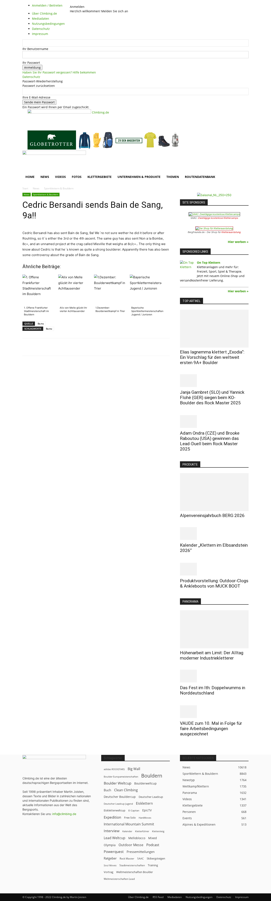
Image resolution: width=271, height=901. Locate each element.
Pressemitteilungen (141, 852)
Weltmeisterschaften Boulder (134, 872)
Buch (107, 790)
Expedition (112, 817)
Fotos (77, 177)
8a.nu (41, 323)
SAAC (140, 858)
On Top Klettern (208, 263)
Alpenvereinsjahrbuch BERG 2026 (212, 515)
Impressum (242, 897)
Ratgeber (110, 858)
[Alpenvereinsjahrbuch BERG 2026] (214, 492)
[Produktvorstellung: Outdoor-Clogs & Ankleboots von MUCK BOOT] (214, 569)
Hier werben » (238, 242)
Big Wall (134, 769)
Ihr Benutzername (35, 49)
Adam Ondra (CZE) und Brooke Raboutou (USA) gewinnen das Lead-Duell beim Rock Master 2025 (209, 441)
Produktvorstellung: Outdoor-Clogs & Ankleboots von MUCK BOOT (214, 583)
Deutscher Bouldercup (120, 797)
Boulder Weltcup (117, 783)
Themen (172, 177)
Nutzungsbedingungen (199, 897)
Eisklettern (144, 803)
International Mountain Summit (129, 824)
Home (30, 177)
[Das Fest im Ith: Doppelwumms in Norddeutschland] (214, 676)
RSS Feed (158, 897)
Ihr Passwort (31, 63)
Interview (111, 831)
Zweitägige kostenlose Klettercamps (218, 217)
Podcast (152, 845)
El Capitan (133, 810)
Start (25, 188)
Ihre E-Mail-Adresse (36, 97)
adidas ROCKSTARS (114, 769)
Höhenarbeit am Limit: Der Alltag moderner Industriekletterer (211, 655)
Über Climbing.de (138, 897)
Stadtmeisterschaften (132, 865)
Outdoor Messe (131, 845)
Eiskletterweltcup (114, 810)
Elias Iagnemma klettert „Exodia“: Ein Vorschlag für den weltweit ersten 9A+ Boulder (212, 357)
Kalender (127, 831)
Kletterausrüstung (231, 232)
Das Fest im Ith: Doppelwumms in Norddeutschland (212, 690)
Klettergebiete (99, 177)
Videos (60, 177)
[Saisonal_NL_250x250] (214, 195)
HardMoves (145, 817)
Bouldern (151, 775)
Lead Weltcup (114, 838)
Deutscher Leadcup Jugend (118, 803)
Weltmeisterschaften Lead (119, 878)
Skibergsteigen (156, 858)
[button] (243, 156)
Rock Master (127, 858)
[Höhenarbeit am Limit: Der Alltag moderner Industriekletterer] (214, 629)
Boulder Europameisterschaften (121, 776)
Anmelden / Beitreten (47, 5)
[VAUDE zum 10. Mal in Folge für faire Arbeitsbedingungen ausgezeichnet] (214, 711)
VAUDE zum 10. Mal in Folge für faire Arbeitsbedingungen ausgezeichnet (211, 728)
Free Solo (130, 817)
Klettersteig (158, 831)
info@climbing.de (64, 814)
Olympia (110, 845)
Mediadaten (174, 897)
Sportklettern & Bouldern (45, 194)
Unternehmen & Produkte (139, 177)
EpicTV (147, 810)
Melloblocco (136, 838)
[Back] (81, 2)
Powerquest (114, 851)
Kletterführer (142, 831)
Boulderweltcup (145, 783)
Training (153, 865)
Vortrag (108, 872)
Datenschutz (31, 77)
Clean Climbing (126, 790)
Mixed (152, 838)
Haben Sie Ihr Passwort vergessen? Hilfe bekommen (59, 72)
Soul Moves (110, 865)
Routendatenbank (200, 177)
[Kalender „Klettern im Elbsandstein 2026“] (214, 533)
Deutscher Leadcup (151, 797)
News (44, 177)
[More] (127, 347)
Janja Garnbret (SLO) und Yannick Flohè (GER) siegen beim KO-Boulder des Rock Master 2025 (212, 397)
